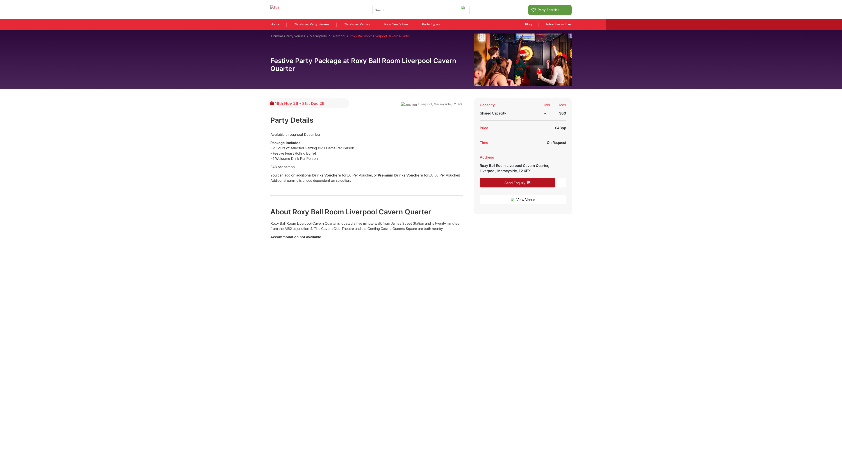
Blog (528, 24)
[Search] (463, 10)
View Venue (525, 200)
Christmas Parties (357, 24)
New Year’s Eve (396, 24)
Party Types (431, 24)
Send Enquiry (514, 183)
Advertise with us (559, 24)
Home (275, 24)
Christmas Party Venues (312, 24)
